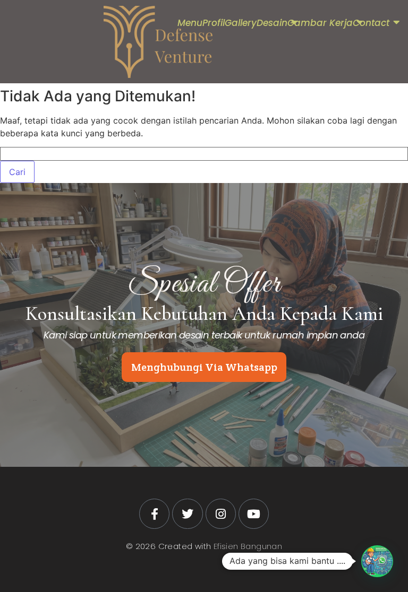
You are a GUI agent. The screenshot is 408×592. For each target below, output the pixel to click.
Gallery (241, 22)
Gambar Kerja (320, 22)
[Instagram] (221, 514)
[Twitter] (187, 514)
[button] (377, 561)
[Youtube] (254, 514)
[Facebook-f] (154, 514)
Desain (272, 22)
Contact (371, 22)
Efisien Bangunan (248, 546)
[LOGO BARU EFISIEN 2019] (158, 42)
